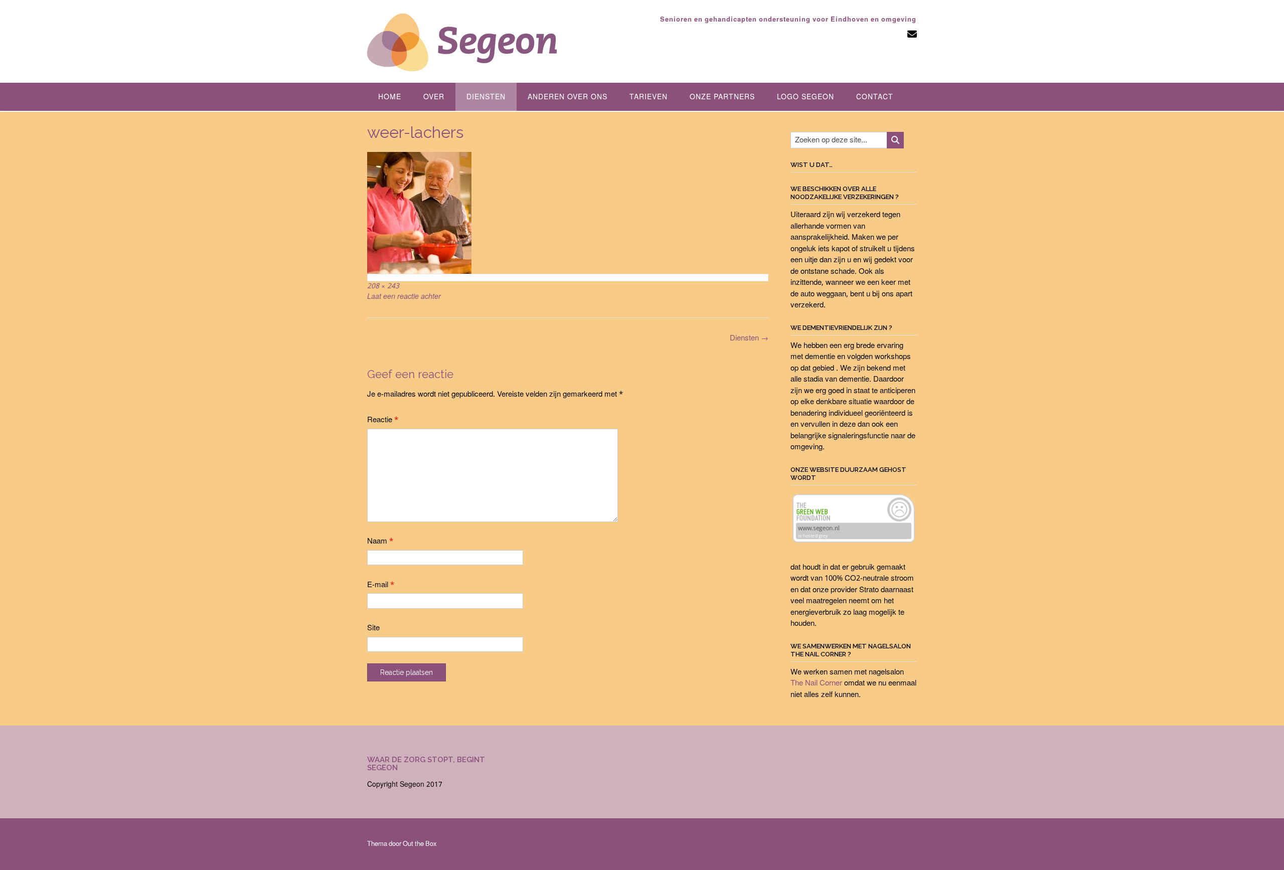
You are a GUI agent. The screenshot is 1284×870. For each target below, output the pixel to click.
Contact (874, 97)
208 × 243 (383, 286)
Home (389, 97)
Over (433, 97)
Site (373, 628)
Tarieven (648, 97)
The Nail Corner (816, 683)
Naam (380, 541)
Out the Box (420, 844)
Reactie (382, 420)
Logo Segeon (805, 97)
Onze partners (722, 97)
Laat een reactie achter (404, 297)
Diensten (486, 97)
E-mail (380, 585)
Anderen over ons (567, 97)
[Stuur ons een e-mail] (912, 35)
